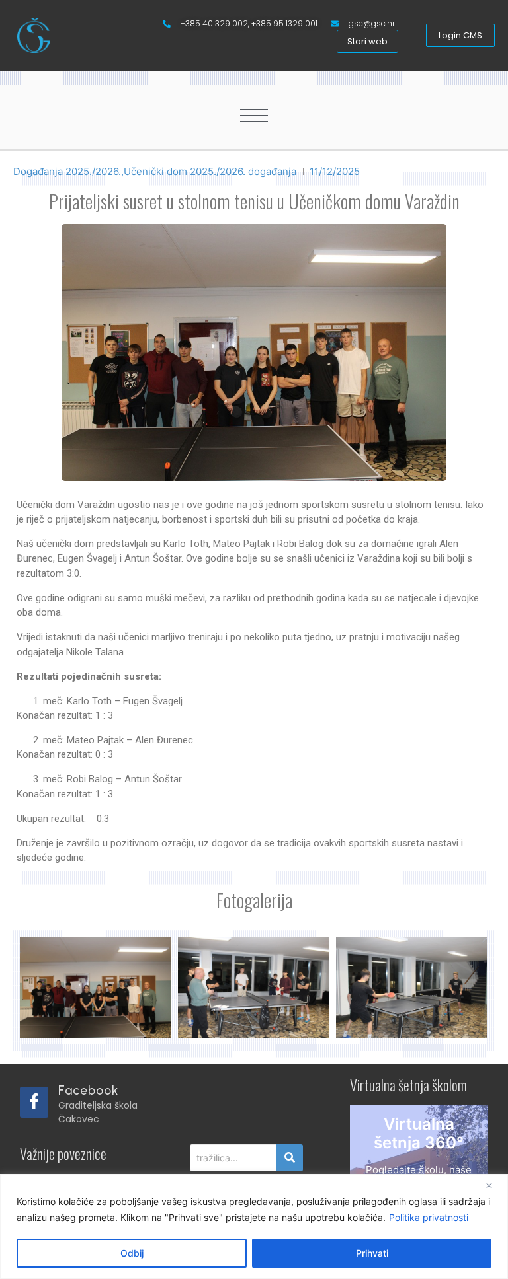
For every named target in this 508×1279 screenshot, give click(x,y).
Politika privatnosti (428, 1217)
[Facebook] (34, 1102)
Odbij (132, 1253)
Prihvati (372, 1253)
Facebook (88, 1090)
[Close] (494, 1185)
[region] (254, 1226)
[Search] (289, 1157)
